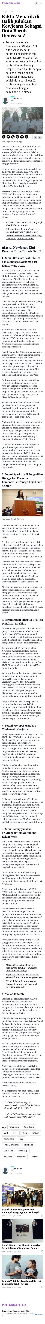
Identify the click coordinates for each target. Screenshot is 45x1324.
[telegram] (17, 137)
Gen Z (4, 211)
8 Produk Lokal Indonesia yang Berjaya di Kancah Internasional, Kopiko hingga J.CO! (21, 984)
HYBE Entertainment (11, 1145)
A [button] (35, 137)
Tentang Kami (7, 1311)
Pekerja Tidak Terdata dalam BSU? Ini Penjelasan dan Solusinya (21, 1282)
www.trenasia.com (13, 1105)
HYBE (21, 1139)
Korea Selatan (29, 1127)
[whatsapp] (13, 137)
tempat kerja (22, 1151)
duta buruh (34, 1157)
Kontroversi (21, 1157)
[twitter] (8, 137)
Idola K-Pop (8, 1151)
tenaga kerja (14, 1127)
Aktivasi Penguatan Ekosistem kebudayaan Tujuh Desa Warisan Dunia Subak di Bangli (21, 968)
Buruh (6, 1133)
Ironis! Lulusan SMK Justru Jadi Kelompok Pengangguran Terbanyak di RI (22, 1211)
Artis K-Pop (28, 1145)
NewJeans (32, 785)
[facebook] (4, 137)
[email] (22, 137)
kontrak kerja (9, 1139)
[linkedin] (26, 137)
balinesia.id (35, 1114)
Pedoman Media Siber (21, 1311)
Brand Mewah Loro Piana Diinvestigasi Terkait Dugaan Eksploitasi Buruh (22, 1246)
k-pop (15, 1133)
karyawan (35, 1133)
